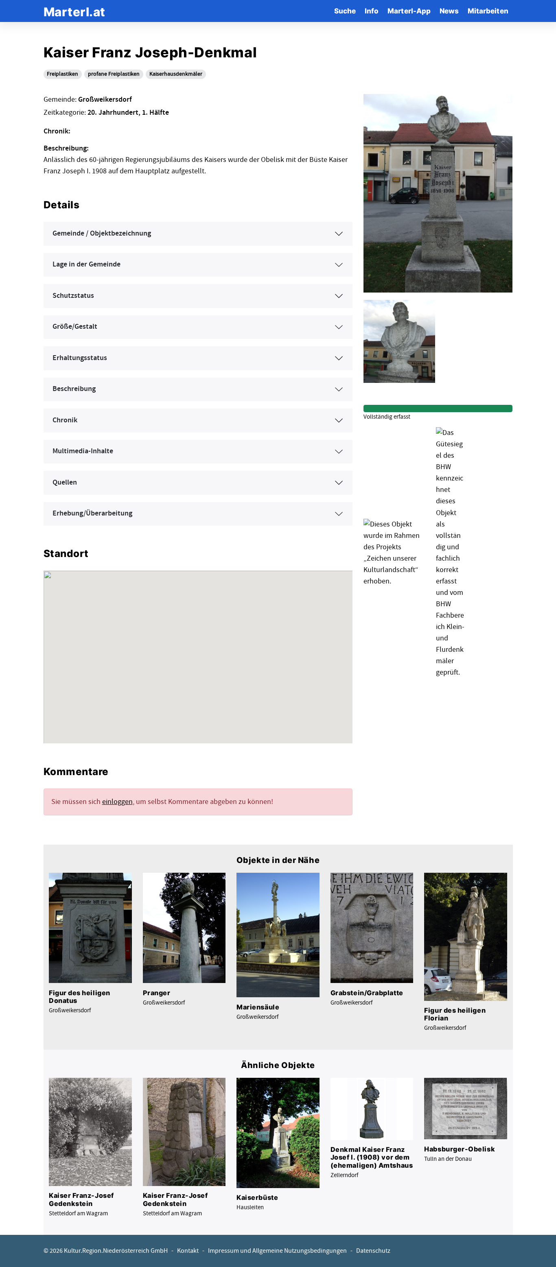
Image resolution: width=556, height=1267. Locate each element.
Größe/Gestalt (75, 327)
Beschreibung (74, 389)
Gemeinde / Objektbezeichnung (102, 233)
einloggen (117, 801)
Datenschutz (373, 1251)
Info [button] (372, 11)
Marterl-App (409, 11)
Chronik (65, 420)
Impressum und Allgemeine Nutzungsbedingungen (277, 1251)
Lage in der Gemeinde (86, 264)
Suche (345, 11)
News (449, 11)
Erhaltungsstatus (80, 358)
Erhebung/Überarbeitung (92, 513)
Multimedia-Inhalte (83, 451)
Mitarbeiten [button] (488, 11)
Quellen (65, 482)
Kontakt (188, 1251)
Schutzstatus (73, 296)
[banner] (74, 10)
